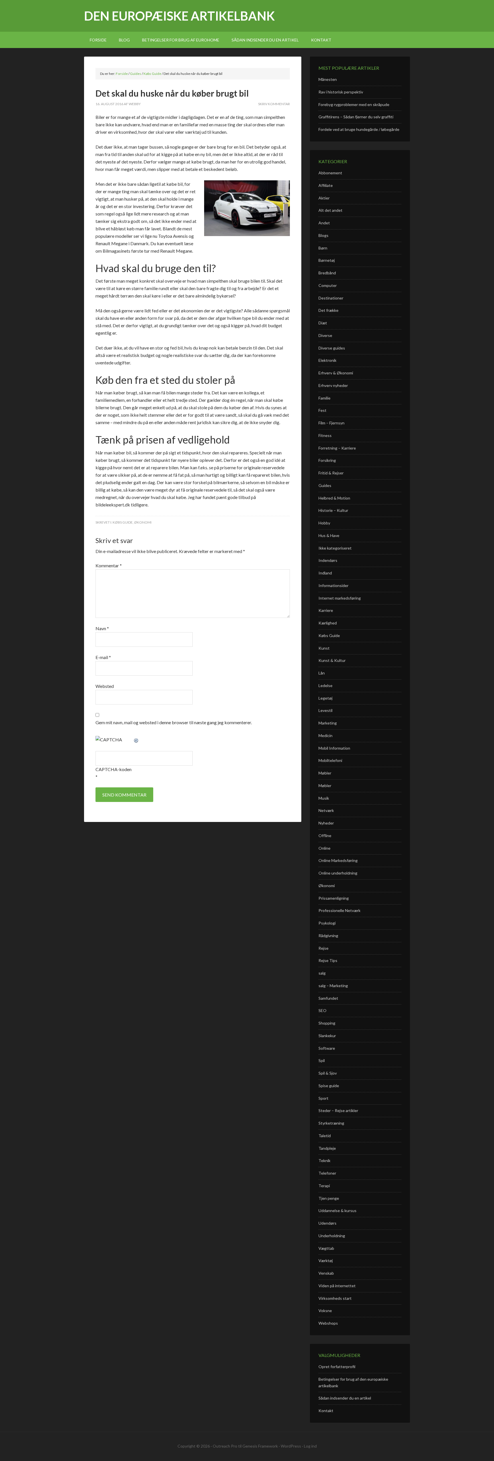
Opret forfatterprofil (336, 1366)
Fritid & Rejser (331, 472)
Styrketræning (331, 1123)
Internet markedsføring (339, 598)
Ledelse (325, 685)
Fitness (325, 435)
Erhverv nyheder (333, 385)
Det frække (328, 310)
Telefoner (327, 1173)
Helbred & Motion (334, 498)
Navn (102, 628)
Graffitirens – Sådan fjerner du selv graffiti (355, 116)
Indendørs (327, 560)
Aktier (324, 197)
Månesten (327, 79)
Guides (324, 485)
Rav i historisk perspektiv (340, 91)
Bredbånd (327, 272)
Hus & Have (328, 535)
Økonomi (143, 522)
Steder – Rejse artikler (338, 1110)
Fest (322, 410)
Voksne (325, 1310)
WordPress (291, 1446)
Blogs (323, 235)
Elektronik (327, 360)
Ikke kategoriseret (335, 548)
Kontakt (325, 1410)
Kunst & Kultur (332, 660)
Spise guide (328, 1085)
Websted (104, 686)
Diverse (325, 335)
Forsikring (327, 460)
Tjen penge (328, 1198)
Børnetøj (326, 260)
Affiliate (325, 185)
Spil (321, 1060)
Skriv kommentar (274, 104)
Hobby (324, 522)
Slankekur (327, 1035)
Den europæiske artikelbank (179, 16)
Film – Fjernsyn (331, 422)
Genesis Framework (260, 1446)
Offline (324, 835)
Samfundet (328, 998)
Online (324, 848)
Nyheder (326, 823)
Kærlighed (327, 622)
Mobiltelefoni (330, 760)
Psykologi (327, 923)
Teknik (324, 1160)
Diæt (322, 322)
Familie (324, 398)
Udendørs (327, 1223)
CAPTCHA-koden (113, 769)
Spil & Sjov (327, 1073)
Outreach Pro (225, 1446)
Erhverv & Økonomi (335, 372)
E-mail (103, 657)
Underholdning (331, 1235)
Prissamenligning (333, 898)
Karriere (325, 610)
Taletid (324, 1135)
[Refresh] (136, 739)
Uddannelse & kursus (337, 1210)
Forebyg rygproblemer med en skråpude (353, 104)
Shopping (326, 1023)
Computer (327, 285)
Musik (323, 798)
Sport (323, 1098)
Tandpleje (327, 1148)
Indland (325, 572)
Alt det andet (330, 210)
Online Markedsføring (338, 860)
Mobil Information (334, 748)
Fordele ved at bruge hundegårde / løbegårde (358, 129)
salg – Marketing (333, 985)
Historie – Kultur (333, 510)
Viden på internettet (337, 1285)
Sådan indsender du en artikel (344, 1398)
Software (326, 1048)
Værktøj (325, 1260)
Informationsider (333, 585)
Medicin (325, 735)
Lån (321, 672)
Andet (324, 222)
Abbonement (330, 172)
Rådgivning (328, 935)
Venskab (326, 1273)
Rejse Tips (327, 960)
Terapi (324, 1185)
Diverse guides (331, 348)
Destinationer (330, 298)
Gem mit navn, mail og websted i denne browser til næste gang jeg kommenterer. (173, 722)
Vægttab (326, 1248)
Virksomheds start (335, 1298)
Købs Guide (123, 522)
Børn (322, 248)
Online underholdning (337, 873)
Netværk (326, 810)
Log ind (310, 1446)
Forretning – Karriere (337, 448)
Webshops (328, 1323)
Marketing (327, 722)
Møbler (324, 773)
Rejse (323, 948)
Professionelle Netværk (339, 910)
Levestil (325, 710)
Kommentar (108, 565)
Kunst (324, 648)
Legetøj (325, 698)
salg (322, 973)
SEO (322, 1010)
